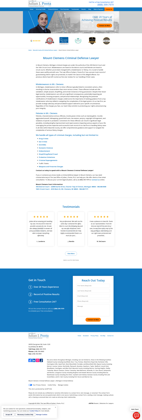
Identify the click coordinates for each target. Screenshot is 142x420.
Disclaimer (86, 336)
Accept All (9, 414)
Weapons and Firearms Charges (51, 167)
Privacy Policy (94, 336)
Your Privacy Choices (39, 385)
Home (31, 9)
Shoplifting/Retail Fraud (48, 154)
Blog (89, 9)
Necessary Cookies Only (25, 414)
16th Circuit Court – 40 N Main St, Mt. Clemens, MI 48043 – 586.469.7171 (62, 189)
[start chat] (136, 415)
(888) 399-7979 (105, 4)
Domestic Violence (46, 148)
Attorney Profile (40, 9)
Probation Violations (47, 157)
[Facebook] (30, 360)
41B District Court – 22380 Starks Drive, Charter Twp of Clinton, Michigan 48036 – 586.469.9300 (71, 187)
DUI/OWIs (42, 145)
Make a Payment (98, 9)
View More (71, 253)
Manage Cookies (63, 385)
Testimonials (75, 9)
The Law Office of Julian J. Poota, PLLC (52, 403)
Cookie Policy (52, 385)
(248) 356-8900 (39, 351)
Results (84, 9)
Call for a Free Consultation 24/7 (101, 2)
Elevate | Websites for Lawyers (101, 403)
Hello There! (135, 409)
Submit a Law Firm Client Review (71, 260)
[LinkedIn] (34, 360)
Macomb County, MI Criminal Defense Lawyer (45, 50)
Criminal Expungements (48, 160)
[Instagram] (37, 360)
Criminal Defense (53, 9)
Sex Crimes (43, 142)
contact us (96, 180)
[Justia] (41, 360)
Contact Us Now (104, 25)
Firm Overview (64, 9)
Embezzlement (44, 151)
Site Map (102, 336)
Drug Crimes (43, 139)
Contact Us (109, 9)
